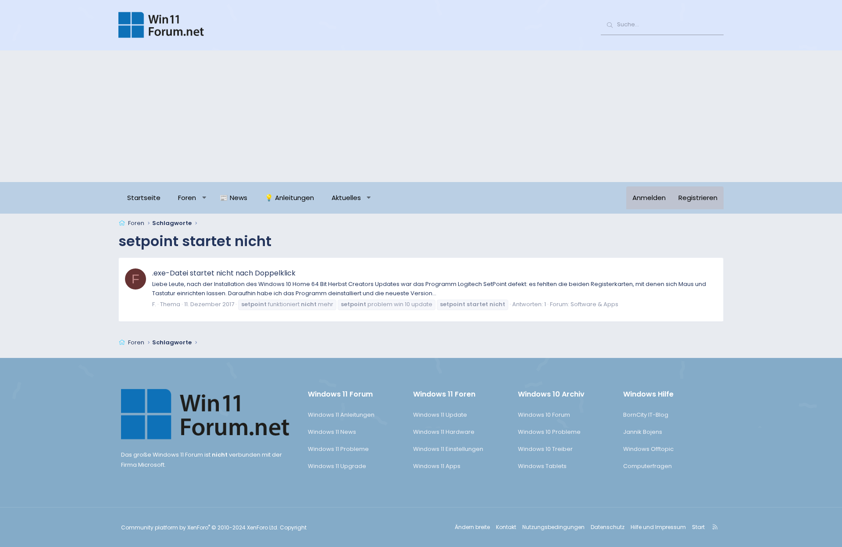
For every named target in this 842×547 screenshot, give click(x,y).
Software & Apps (594, 304)
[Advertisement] (421, 116)
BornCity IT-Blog (645, 415)
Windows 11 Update (440, 415)
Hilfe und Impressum (658, 527)
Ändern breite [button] (472, 527)
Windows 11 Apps (436, 466)
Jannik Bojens (642, 432)
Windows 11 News (332, 432)
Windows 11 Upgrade (337, 466)
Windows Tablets (542, 466)
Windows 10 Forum (544, 415)
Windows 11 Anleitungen (341, 415)
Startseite (144, 197)
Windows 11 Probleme (338, 449)
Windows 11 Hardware (444, 432)
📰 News (233, 197)
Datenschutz (607, 527)
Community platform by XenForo (199, 527)
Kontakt (506, 527)
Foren (187, 197)
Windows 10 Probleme (549, 432)
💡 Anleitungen (289, 197)
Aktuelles (346, 197)
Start (698, 527)
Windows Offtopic (648, 449)
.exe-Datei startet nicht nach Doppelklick (224, 273)
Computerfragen (647, 466)
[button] (204, 197)
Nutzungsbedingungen (553, 527)
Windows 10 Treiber (545, 449)
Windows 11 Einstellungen (448, 449)
